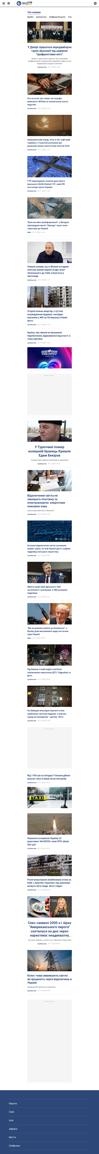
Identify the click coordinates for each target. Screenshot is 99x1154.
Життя (12, 1137)
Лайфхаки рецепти (57, 17)
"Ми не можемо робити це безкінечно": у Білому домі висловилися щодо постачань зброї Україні (48, 631)
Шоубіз (30, 17)
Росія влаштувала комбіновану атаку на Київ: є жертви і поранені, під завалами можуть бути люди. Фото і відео (49, 882)
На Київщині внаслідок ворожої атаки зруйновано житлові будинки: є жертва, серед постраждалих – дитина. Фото (47, 713)
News (29, 232)
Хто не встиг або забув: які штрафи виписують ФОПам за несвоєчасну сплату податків (47, 101)
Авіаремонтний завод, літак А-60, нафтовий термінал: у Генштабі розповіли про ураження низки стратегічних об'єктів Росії (48, 143)
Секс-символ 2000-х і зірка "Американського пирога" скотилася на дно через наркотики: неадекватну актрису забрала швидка (49, 931)
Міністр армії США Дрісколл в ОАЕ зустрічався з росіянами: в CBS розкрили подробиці (47, 590)
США (11, 1112)
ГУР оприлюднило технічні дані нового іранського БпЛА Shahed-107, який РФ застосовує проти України (46, 184)
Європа (13, 1103)
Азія (11, 1120)
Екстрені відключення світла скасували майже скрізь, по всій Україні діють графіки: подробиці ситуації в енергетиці (49, 548)
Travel (70, 17)
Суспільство (41, 17)
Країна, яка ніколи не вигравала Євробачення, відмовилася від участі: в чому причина (48, 335)
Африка (13, 1128)
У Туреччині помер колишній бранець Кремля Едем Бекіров (49, 451)
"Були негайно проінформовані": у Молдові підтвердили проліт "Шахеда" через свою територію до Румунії (48, 225)
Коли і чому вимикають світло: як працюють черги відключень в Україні (49, 979)
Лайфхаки (14, 1145)
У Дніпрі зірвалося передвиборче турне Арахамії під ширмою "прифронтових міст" (50, 51)
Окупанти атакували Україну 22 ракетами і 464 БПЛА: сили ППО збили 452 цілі (48, 841)
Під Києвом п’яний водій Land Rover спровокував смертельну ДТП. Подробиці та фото (49, 672)
